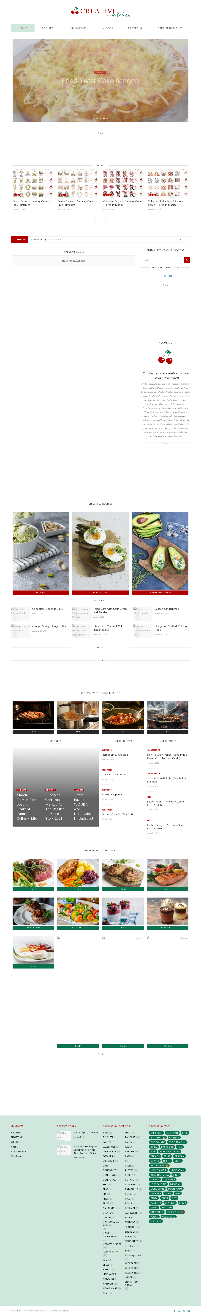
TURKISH (167, 1207)
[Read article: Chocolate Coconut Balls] (20, 614)
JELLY (106, 1264)
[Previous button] (19, 80)
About (14, 1146)
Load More (100, 647)
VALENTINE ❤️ (175, 1212)
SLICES (128, 1236)
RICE (127, 1198)
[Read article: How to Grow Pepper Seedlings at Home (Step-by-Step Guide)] (64, 1150)
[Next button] (182, 80)
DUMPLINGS (109, 1179)
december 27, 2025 (162, 613)
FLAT (105, 1189)
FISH (153, 1151)
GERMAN (179, 1156)
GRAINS (154, 1161)
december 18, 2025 (82, 825)
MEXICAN (175, 1184)
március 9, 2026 (108, 759)
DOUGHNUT (109, 1170)
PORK (128, 1175)
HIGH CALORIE (158, 1170)
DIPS (105, 1165)
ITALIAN (154, 1179)
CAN (105, 1142)
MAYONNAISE (110, 1288)
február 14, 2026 (108, 799)
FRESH (106, 1193)
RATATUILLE (131, 1189)
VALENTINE (156, 1212)
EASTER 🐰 (135, 28)
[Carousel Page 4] (104, 118)
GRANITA (108, 1217)
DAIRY (153, 1147)
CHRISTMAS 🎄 (177, 1142)
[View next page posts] (103, 221)
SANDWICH (131, 1212)
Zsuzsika (95, 92)
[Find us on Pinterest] (165, 276)
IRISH (176, 1174)
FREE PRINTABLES (170, 1151)
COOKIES (108, 1156)
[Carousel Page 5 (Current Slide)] (107, 118)
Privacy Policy (18, 1151)
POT (174, 1198)
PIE (127, 1160)
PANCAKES (131, 1137)
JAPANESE (169, 1179)
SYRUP (128, 1250)
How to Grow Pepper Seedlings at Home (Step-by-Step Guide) (85, 1150)
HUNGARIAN (178, 1170)
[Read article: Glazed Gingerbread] (142, 614)
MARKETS (21, 790)
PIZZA (128, 1165)
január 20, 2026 (64, 209)
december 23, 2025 (39, 631)
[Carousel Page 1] (94, 118)
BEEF (106, 1132)
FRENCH (155, 1156)
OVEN (168, 1193)
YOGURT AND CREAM (132, 1283)
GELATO (107, 1212)
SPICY (182, 1202)
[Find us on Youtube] (170, 276)
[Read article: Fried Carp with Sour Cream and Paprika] (81, 614)
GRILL (177, 1161)
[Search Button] (187, 260)
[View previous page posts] (97, 221)
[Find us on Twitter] (179, 1311)
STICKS (129, 1245)
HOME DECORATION (110, 1235)
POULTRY (130, 1184)
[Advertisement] (100, 147)
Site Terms (17, 1156)
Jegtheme (66, 1311)
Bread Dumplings (112, 794)
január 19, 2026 (19, 209)
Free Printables (170, 28)
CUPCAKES (108, 1160)
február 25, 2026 (108, 779)
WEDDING (155, 1221)
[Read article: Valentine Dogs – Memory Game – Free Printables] (123, 183)
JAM (105, 1260)
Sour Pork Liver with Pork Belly (100, 81)
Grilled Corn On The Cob (43, 239)
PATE (128, 1156)
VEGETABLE (107, 770)
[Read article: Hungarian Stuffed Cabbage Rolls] (142, 631)
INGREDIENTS (153, 750)
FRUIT (106, 1198)
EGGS (106, 1184)
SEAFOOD (130, 1222)
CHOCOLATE (109, 1151)
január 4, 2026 (109, 209)
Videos (108, 28)
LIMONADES (109, 1274)
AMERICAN (156, 1133)
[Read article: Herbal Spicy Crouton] (64, 1136)
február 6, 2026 (107, 819)
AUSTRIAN (172, 1133)
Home (22, 28)
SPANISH (170, 1202)
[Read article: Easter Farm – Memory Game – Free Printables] (33, 183)
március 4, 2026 (153, 763)
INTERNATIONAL (159, 1174)
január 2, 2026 (37, 613)
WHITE (129, 1277)
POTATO (129, 1179)
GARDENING (109, 1208)
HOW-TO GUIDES (112, 1244)
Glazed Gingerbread (167, 608)
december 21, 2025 (162, 634)
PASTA (128, 1142)
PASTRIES (130, 1151)
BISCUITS (108, 1137)
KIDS (17, 195)
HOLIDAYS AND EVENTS (111, 1224)
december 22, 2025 (100, 634)
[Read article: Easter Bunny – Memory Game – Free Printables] (78, 183)
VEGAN (154, 1216)
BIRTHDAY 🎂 (157, 1137)
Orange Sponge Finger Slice (49, 626)
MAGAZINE (78, 28)
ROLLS (128, 1203)
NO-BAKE (155, 1193)
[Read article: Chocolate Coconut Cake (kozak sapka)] (81, 631)
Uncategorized (133, 1255)
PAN (177, 1193)
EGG (179, 1147)
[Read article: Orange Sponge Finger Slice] (20, 631)
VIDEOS (15, 1142)
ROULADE (130, 1208)
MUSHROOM (175, 1188)
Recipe (128, 1193)
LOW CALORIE (158, 1184)
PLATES (129, 1170)
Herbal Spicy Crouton (115, 754)
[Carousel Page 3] (100, 118)
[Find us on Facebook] (160, 276)
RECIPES (48, 28)
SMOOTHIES (131, 1241)
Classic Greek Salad (114, 774)
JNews (19, 1311)
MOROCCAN (157, 1188)
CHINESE (174, 1137)
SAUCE (128, 1217)
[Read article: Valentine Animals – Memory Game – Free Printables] (168, 183)
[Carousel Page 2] (97, 118)
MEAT (100, 69)
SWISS (154, 1207)
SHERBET (130, 1231)
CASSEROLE (109, 1146)
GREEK (167, 1161)
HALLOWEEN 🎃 (159, 1165)
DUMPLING (107, 750)
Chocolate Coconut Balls (47, 608)
